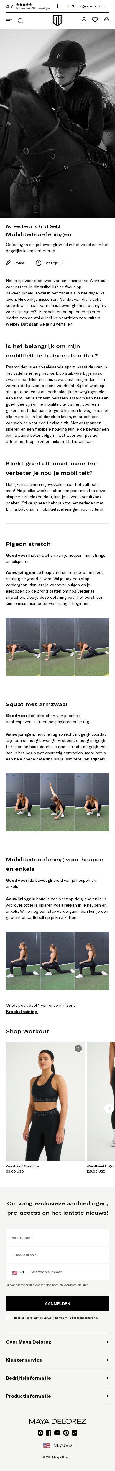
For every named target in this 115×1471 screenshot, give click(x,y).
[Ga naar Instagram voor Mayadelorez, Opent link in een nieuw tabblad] (40, 1433)
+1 (18, 1273)
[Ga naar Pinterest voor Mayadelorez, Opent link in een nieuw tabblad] (66, 1433)
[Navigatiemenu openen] (9, 21)
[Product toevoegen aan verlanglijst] (78, 1048)
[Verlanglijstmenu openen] (95, 20)
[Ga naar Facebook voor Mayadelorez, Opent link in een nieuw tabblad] (48, 1433)
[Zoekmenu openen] (20, 20)
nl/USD (57, 1445)
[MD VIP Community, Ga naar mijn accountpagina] (83, 20)
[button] (50, 6)
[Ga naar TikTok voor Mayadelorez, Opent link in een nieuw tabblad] (74, 1433)
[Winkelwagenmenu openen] (106, 20)
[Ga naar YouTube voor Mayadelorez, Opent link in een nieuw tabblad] (57, 1432)
